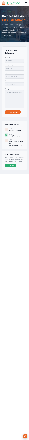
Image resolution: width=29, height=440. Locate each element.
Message (7, 89)
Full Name (7, 57)
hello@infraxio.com (15, 136)
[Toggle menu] (26, 3)
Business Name (9, 65)
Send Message (13, 112)
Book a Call (11, 165)
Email (6, 73)
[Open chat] (25, 436)
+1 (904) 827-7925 (15, 130)
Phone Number (8, 81)
